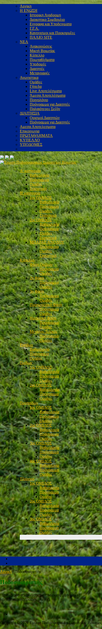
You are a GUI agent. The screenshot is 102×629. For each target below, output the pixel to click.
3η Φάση (37, 291)
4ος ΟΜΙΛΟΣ (41, 461)
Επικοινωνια (29, 131)
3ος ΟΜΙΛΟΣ (41, 443)
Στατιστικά (38, 189)
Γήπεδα (36, 86)
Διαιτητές (37, 68)
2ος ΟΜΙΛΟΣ (41, 220)
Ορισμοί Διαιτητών (45, 118)
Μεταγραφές (40, 73)
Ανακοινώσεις (41, 46)
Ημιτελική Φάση (43, 318)
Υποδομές (38, 64)
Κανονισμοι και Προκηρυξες (52, 33)
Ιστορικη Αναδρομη (45, 15)
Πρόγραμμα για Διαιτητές (50, 104)
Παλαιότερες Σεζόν (45, 109)
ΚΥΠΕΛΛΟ (30, 140)
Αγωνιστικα (29, 77)
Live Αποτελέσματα (46, 91)
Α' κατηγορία (30, 171)
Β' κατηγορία (30, 193)
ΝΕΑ (24, 42)
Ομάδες (36, 82)
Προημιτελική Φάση (46, 305)
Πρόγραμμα (39, 180)
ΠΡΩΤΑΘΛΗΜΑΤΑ (36, 135)
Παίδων (26, 363)
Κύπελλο (37, 55)
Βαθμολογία (39, 175)
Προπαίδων (29, 403)
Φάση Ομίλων (41, 264)
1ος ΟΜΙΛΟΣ (41, 197)
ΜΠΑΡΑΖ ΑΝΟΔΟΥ (47, 242)
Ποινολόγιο (39, 100)
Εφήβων (26, 345)
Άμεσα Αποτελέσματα (47, 95)
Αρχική (6, 571)
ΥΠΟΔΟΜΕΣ (31, 144)
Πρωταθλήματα (42, 60)
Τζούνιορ (27, 479)
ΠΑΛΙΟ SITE (41, 37)
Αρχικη (25, 6)
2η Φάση (37, 278)
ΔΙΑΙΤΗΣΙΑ (30, 113)
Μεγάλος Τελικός (43, 331)
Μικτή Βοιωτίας (42, 51)
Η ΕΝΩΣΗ (28, 10)
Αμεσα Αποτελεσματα (37, 127)
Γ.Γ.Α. (34, 28)
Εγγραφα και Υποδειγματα (51, 24)
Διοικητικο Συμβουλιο (47, 19)
